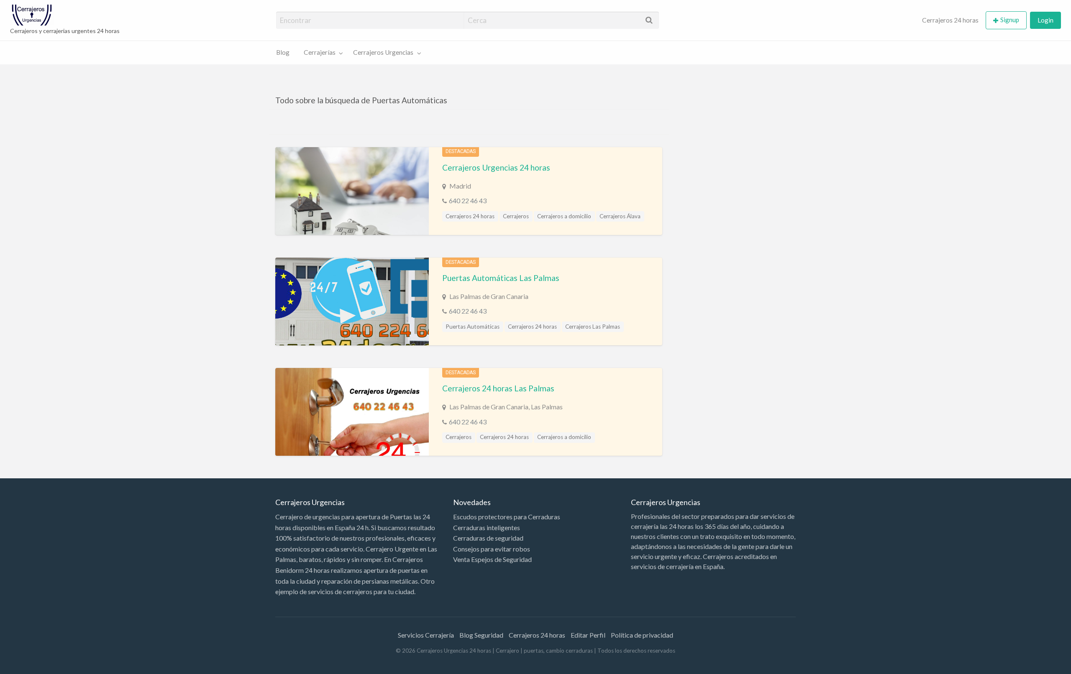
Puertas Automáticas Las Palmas (500, 278)
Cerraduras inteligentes (486, 527)
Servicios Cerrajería (426, 635)
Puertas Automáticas (473, 326)
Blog (283, 52)
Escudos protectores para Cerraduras (506, 517)
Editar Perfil (588, 635)
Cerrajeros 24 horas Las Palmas (498, 388)
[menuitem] (950, 20)
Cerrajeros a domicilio (564, 216)
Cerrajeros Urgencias (383, 52)
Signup (1009, 19)
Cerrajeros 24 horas (950, 20)
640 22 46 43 (468, 200)
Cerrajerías (320, 52)
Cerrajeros (516, 216)
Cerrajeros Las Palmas (592, 326)
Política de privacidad (642, 635)
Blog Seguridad (481, 635)
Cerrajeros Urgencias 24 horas (496, 167)
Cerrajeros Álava (620, 216)
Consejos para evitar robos (491, 549)
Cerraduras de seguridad (488, 538)
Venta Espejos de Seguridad (492, 559)
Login (1045, 20)
